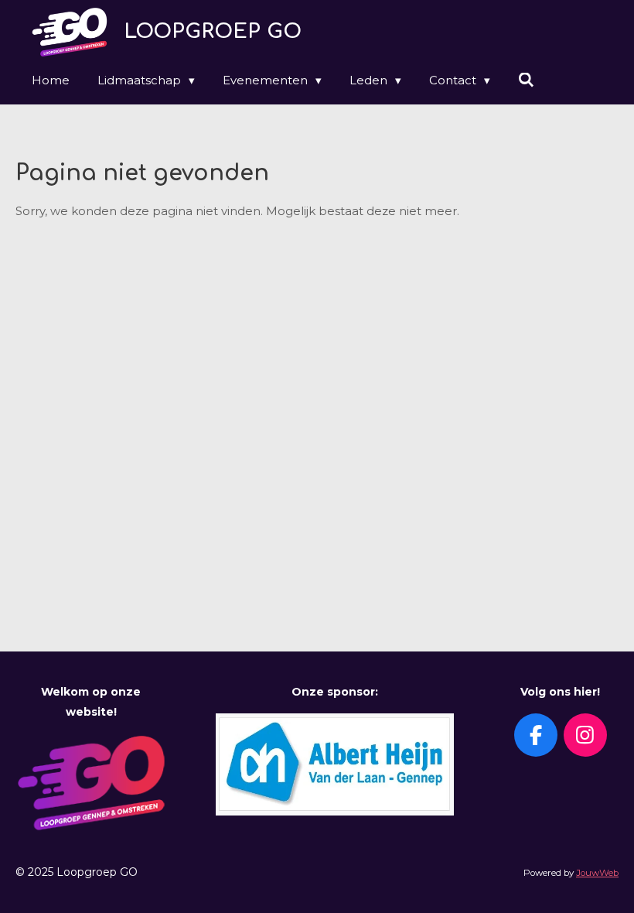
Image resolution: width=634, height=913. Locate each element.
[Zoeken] (526, 80)
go (213, 31)
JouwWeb (597, 872)
